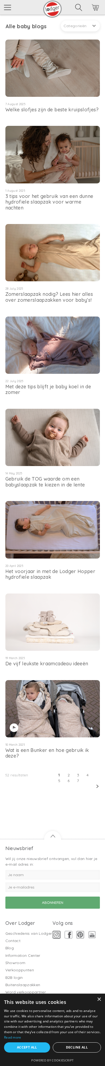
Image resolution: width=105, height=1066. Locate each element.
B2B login (14, 977)
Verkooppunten (19, 970)
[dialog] (52, 1030)
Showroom (15, 962)
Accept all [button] (27, 1047)
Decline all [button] (77, 1047)
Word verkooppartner (25, 992)
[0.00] (88, 8)
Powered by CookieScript (52, 1060)
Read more (12, 1037)
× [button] (99, 999)
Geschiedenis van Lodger (28, 933)
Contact (12, 940)
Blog (9, 948)
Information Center (22, 955)
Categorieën (75, 25)
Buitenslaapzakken (22, 984)
